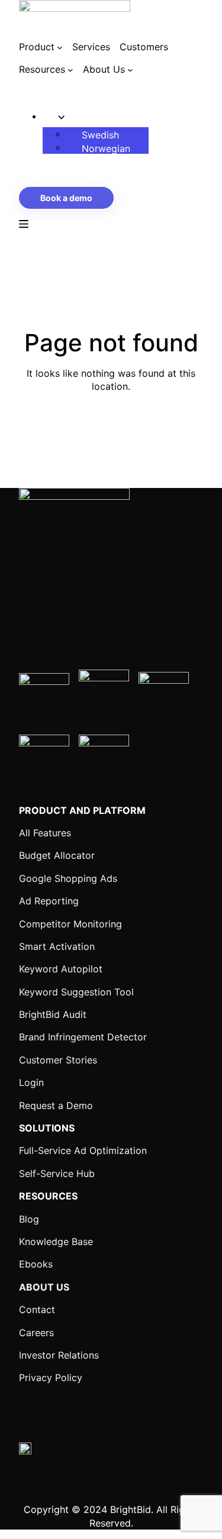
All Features (45, 833)
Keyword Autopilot (60, 969)
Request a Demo (56, 1105)
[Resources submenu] (70, 70)
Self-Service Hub (57, 1173)
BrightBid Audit (52, 1014)
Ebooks (36, 1264)
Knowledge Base (56, 1241)
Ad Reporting (49, 901)
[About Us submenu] (130, 70)
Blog (29, 1219)
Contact (37, 1309)
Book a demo (66, 198)
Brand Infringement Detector (83, 1037)
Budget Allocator (57, 855)
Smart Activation (57, 946)
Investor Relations (59, 1355)
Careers (36, 1332)
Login (31, 1082)
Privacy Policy (50, 1377)
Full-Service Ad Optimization (83, 1150)
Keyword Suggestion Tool (76, 992)
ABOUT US (44, 1287)
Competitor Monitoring (70, 924)
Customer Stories (58, 1060)
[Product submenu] (60, 47)
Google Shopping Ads (68, 878)
